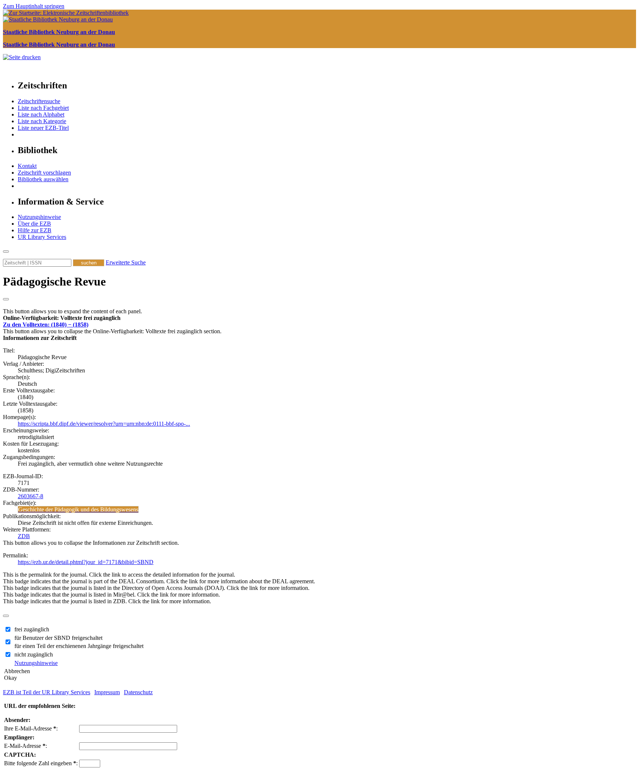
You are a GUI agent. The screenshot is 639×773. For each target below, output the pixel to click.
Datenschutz (138, 692)
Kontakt (27, 166)
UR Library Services (42, 237)
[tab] (319, 318)
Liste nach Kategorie (42, 121)
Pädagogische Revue (54, 281)
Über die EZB (34, 223)
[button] (62, 318)
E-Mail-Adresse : (25, 746)
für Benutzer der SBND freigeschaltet (58, 638)
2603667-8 (30, 496)
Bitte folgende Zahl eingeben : (41, 763)
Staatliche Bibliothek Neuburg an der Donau (59, 32)
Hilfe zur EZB (34, 230)
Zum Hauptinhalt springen (33, 6)
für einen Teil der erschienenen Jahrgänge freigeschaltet (78, 646)
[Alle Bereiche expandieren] (6, 299)
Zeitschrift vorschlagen (44, 172)
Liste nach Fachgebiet (43, 108)
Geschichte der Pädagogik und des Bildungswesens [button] (78, 509)
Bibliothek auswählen (43, 179)
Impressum (107, 692)
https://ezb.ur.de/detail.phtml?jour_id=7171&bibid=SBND (85, 562)
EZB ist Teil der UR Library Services (46, 692)
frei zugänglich (31, 629)
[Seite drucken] (22, 57)
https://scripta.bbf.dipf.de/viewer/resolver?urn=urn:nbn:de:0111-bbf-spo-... (104, 424)
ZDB (24, 536)
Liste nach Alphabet (41, 114)
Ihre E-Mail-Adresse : (31, 728)
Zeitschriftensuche (39, 101)
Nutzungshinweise (39, 217)
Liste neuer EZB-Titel (43, 128)
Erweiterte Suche (126, 262)
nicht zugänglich (33, 654)
